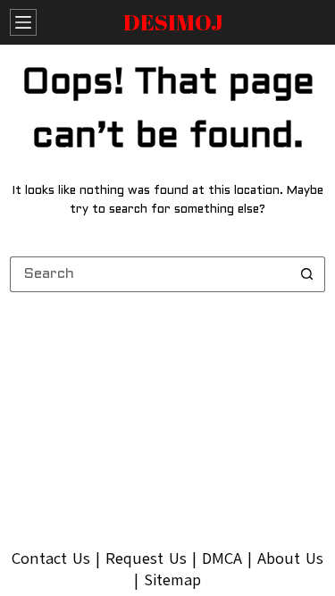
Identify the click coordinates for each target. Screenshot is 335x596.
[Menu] (23, 22)
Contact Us (51, 558)
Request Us (146, 558)
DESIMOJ (173, 22)
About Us (290, 558)
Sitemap (172, 580)
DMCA (222, 558)
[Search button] (307, 274)
